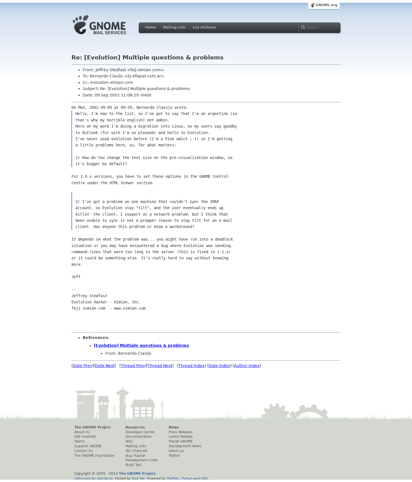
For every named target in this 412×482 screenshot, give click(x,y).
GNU (204, 478)
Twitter (174, 456)
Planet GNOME (181, 441)
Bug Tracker (135, 456)
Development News (185, 446)
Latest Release (181, 437)
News (174, 427)
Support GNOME (88, 446)
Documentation (139, 437)
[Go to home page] (108, 36)
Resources (135, 427)
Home (150, 27)
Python (187, 478)
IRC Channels (136, 451)
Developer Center (140, 432)
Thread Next (160, 365)
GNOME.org (326, 5)
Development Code (142, 460)
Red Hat (138, 478)
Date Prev (82, 365)
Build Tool (133, 465)
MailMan (173, 478)
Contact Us (83, 451)
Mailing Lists (174, 27)
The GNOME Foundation (94, 456)
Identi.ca (176, 451)
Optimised (82, 478)
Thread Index (191, 365)
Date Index (219, 365)
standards (105, 478)
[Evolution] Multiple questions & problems (141, 345)
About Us (82, 432)
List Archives (204, 27)
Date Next (105, 365)
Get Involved (85, 437)
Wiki (129, 441)
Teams (79, 441)
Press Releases (181, 432)
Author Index (247, 365)
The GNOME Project (92, 427)
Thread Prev (133, 365)
